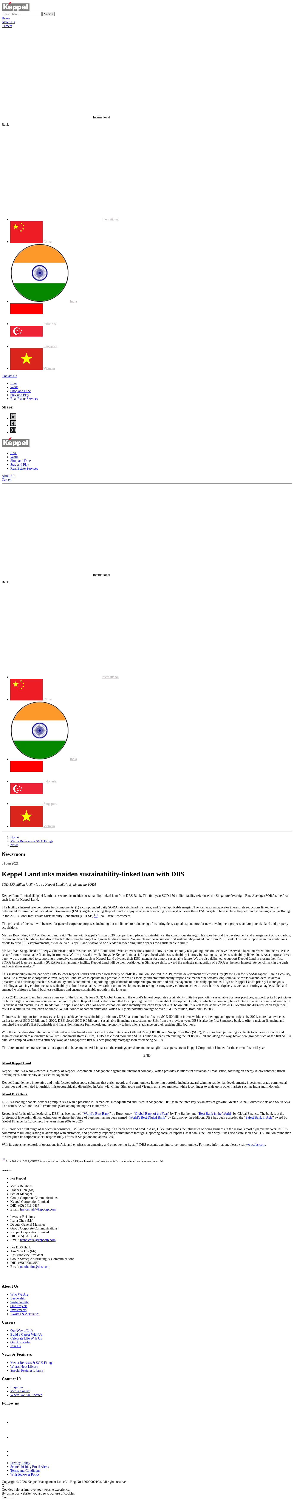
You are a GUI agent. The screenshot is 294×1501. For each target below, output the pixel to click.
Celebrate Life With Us (26, 1338)
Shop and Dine (20, 391)
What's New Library (24, 1366)
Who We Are (19, 1294)
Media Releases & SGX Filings (31, 841)
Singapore (50, 346)
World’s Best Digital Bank (147, 1117)
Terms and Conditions (25, 1470)
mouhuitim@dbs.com (34, 1266)
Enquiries (16, 1387)
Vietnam (49, 368)
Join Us (15, 1346)
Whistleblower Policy (25, 1474)
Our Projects (18, 1306)
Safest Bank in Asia (259, 1117)
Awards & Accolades (24, 1314)
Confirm (7, 1497)
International (110, 219)
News (14, 845)
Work (14, 387)
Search (48, 14)
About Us (8, 22)
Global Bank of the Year (151, 1113)
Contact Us (9, 376)
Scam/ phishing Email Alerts (29, 1466)
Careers (7, 26)
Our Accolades (20, 1342)
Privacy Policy (20, 1463)
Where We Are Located (26, 1395)
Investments (18, 1310)
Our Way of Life (21, 1330)
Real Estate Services (24, 398)
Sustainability (19, 1302)
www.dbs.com (255, 1144)
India (73, 301)
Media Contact (20, 1391)
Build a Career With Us (26, 1334)
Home (6, 18)
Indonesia (50, 324)
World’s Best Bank (96, 1113)
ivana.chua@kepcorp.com (38, 1240)
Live (13, 383)
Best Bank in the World (215, 1113)
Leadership (17, 1298)
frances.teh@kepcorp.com (38, 1209)
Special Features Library (26, 1370)
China (47, 242)
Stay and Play (19, 395)
